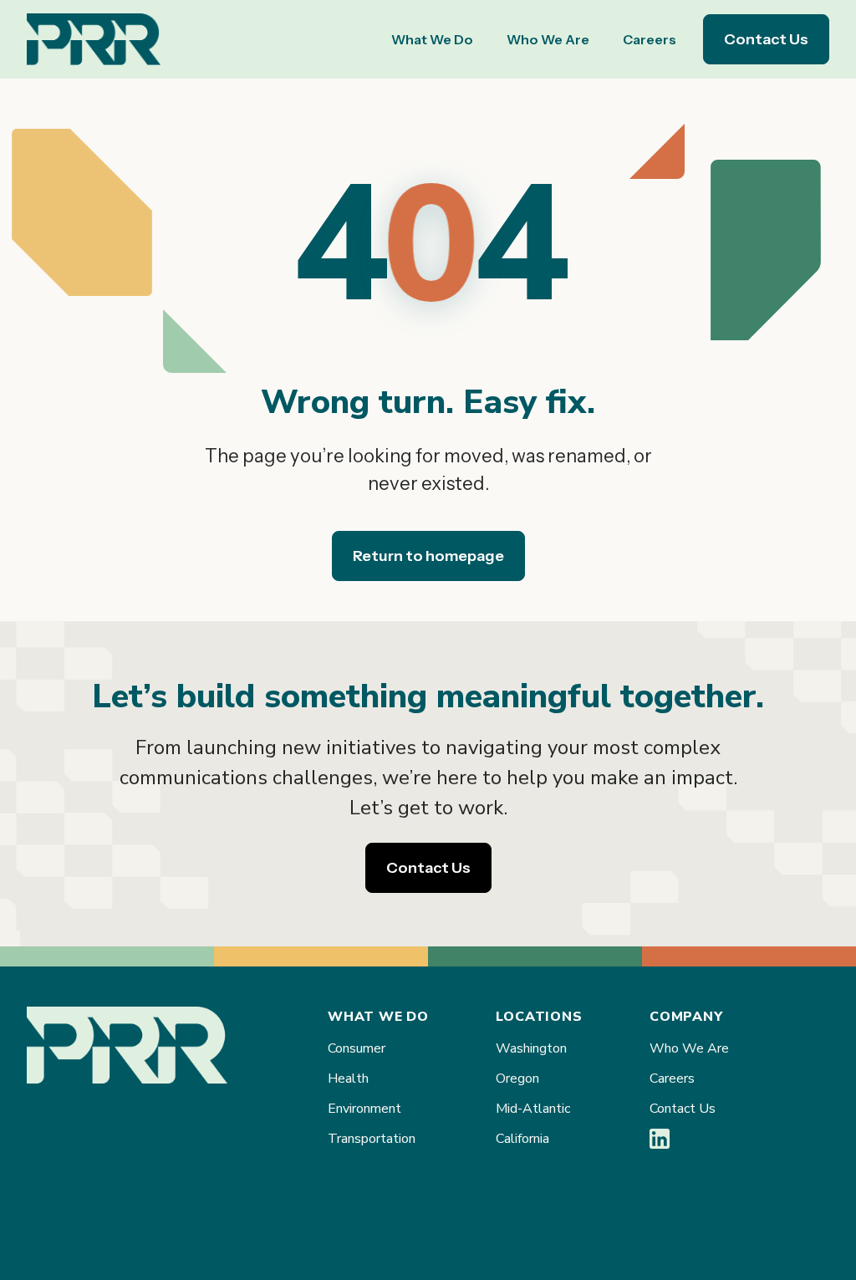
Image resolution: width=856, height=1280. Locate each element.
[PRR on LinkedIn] (660, 1144)
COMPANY (686, 1016)
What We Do (432, 39)
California (522, 1139)
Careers (649, 39)
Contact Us (766, 39)
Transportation (371, 1139)
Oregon (517, 1078)
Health (348, 1078)
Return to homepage (428, 556)
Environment (364, 1108)
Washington (531, 1048)
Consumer (356, 1048)
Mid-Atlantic (533, 1108)
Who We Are (548, 39)
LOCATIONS (539, 1016)
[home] (93, 39)
